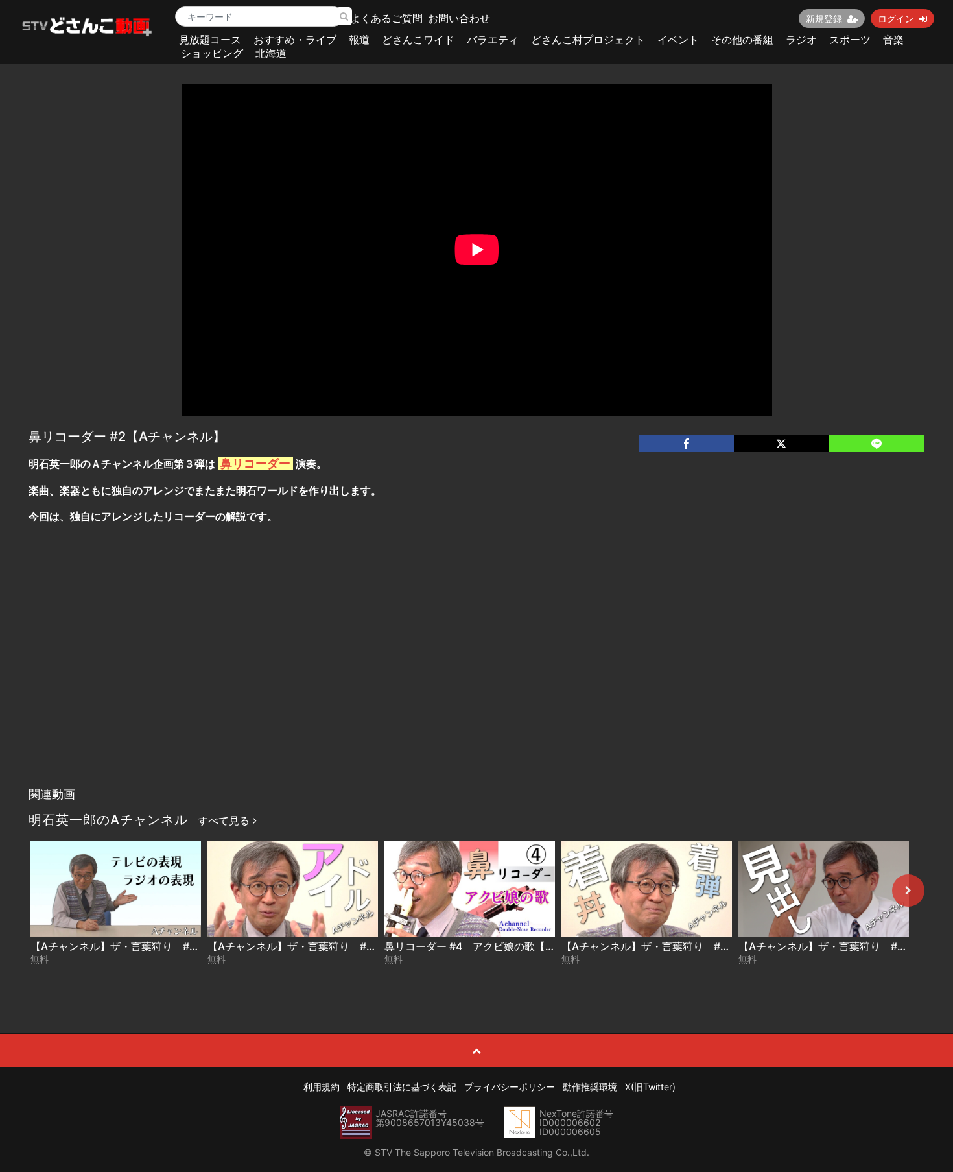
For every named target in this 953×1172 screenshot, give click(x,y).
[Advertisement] (476, 683)
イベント (678, 39)
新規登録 (824, 18)
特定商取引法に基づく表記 (401, 1086)
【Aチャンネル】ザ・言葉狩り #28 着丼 (659, 946)
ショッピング (212, 53)
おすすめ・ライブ (294, 39)
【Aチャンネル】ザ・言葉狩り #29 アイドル (315, 946)
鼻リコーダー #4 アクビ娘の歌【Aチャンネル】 (499, 946)
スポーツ (850, 39)
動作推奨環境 (590, 1086)
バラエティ (493, 39)
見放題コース (210, 39)
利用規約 (321, 1086)
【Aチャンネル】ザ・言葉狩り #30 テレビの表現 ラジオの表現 (181, 946)
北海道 (271, 53)
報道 (359, 39)
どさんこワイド (418, 39)
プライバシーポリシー (509, 1086)
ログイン (896, 18)
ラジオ (801, 39)
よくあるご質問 (386, 18)
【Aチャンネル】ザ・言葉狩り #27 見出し (840, 946)
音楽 (893, 39)
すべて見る (225, 820)
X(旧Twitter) (650, 1086)
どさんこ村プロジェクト (588, 39)
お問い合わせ (459, 18)
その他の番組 (742, 39)
